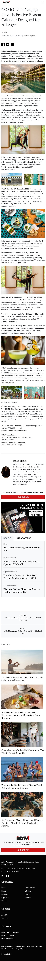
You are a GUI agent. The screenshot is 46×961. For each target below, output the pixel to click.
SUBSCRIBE (23, 850)
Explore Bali (5, 898)
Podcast (28, 898)
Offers (27, 894)
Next (23, 628)
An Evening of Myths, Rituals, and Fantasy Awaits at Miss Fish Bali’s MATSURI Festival (22, 823)
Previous (23, 615)
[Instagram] (2, 876)
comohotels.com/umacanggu (12, 445)
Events (3, 891)
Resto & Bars (30, 888)
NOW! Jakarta (7, 935)
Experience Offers (10, 572)
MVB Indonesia (8, 939)
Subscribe (5, 918)
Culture (4, 901)
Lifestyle (28, 891)
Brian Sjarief (30, 35)
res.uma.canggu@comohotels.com (14, 430)
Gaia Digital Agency (19, 949)
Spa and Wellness (10, 585)
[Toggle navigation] (43, 2)
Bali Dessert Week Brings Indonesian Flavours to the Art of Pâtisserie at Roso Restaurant (20, 715)
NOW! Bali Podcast (10, 932)
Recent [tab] (7, 538)
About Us (4, 915)
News (4, 32)
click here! (18, 426)
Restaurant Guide (10, 558)
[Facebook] (7, 876)
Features (4, 894)
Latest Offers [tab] (23, 538)
